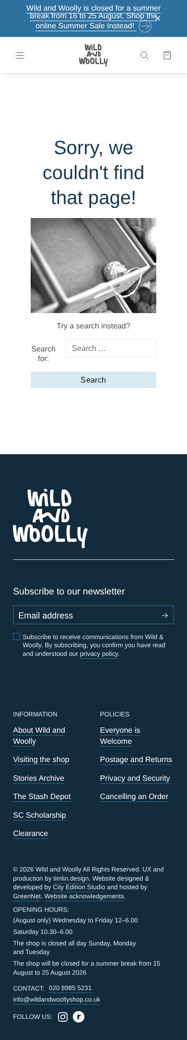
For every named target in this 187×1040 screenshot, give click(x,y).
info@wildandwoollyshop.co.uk (56, 999)
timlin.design (71, 878)
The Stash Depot (41, 796)
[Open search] (144, 55)
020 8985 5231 (70, 988)
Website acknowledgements (84, 896)
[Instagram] (63, 1017)
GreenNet (27, 896)
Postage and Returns (136, 759)
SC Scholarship (39, 815)
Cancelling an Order (134, 796)
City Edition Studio (79, 887)
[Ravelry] (78, 1017)
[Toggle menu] (38, 55)
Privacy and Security (135, 778)
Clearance (30, 833)
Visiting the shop (41, 759)
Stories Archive (38, 778)
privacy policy (99, 653)
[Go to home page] (93, 55)
